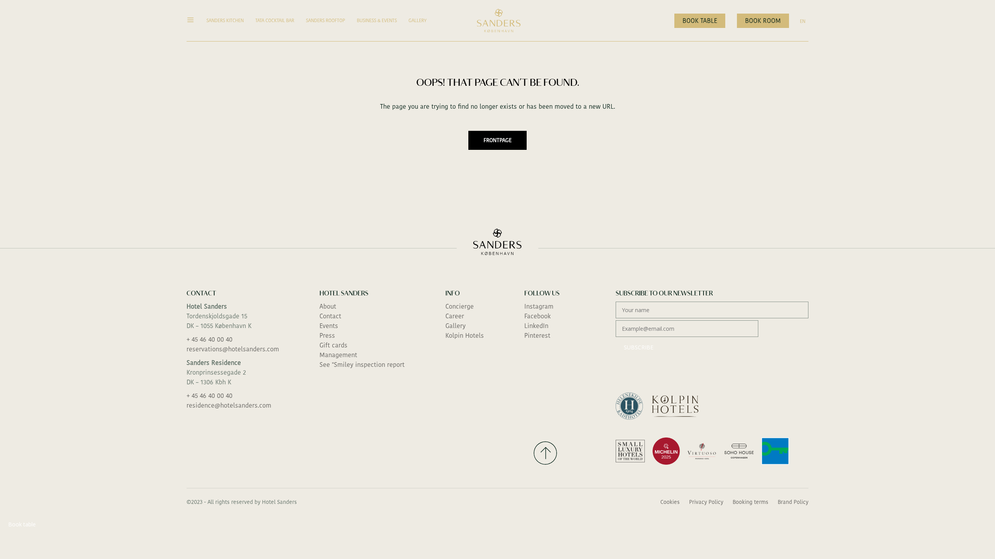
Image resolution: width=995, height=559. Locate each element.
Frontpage (497, 140)
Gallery (417, 20)
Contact (330, 316)
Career (454, 316)
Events (328, 325)
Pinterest (537, 335)
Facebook (537, 316)
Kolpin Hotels (464, 335)
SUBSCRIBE (638, 347)
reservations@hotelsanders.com (233, 349)
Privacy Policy (706, 502)
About (327, 306)
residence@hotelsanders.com (229, 405)
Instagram (538, 306)
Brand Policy (793, 502)
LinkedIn (536, 325)
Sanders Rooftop (325, 20)
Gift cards (333, 345)
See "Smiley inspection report (362, 364)
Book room (763, 20)
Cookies (670, 502)
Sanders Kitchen (225, 20)
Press (327, 335)
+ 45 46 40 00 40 (209, 339)
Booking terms (750, 502)
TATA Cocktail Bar (274, 20)
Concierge (459, 306)
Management (338, 355)
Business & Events (377, 20)
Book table (700, 20)
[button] (194, 20)
